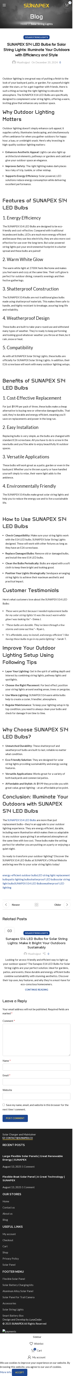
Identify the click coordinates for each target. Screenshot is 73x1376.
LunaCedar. (35, 1319)
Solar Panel (9, 1264)
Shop (5, 1252)
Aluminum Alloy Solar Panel (18, 1291)
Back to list (36, 904)
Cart (5, 1246)
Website (7, 1089)
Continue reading (36, 989)
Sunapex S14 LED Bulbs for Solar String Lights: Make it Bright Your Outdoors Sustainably (37, 943)
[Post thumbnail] (27, 1152)
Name (7, 1060)
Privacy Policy (11, 1258)
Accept (19, 1372)
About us (8, 1213)
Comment (9, 1020)
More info (6, 1372)
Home (24, 23)
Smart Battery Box (13, 1315)
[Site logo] (36, 4)
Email (6, 1075)
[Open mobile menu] (4, 5)
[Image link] (12, 1130)
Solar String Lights (42, 23)
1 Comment (28, 1166)
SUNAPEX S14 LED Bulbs (21, 820)
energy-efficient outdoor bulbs (20, 875)
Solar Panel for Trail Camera (18, 1297)
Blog (5, 1219)
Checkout (8, 1240)
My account (9, 1234)
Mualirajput (23, 62)
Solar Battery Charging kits (18, 1284)
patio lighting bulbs (19, 879)
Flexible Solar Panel (14, 1278)
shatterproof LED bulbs (43, 879)
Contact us (9, 1207)
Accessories (9, 1303)
